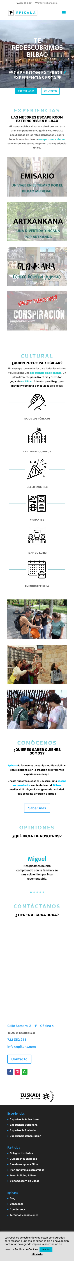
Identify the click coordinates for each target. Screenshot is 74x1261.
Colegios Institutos (21, 1153)
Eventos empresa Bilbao (24, 1164)
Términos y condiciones (24, 1215)
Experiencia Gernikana (24, 1124)
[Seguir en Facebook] (10, 1072)
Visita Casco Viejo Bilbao (24, 1180)
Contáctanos (18, 1209)
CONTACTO (50, 91)
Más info (37, 1254)
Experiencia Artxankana (24, 1119)
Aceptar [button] (46, 1249)
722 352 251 (16, 1040)
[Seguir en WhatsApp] (24, 1072)
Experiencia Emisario (23, 1130)
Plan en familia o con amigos (27, 1169)
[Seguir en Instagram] (17, 1072)
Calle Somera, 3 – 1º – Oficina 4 (30, 1026)
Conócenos (16, 1203)
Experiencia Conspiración (25, 1135)
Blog (12, 1198)
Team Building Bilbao (23, 1175)
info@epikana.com (21, 1047)
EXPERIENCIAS (26, 91)
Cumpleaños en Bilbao (23, 1158)
